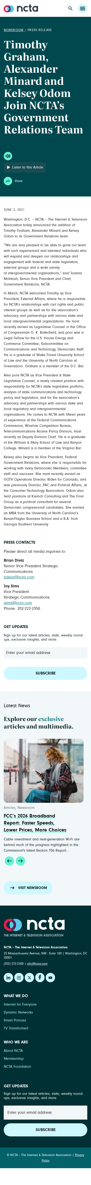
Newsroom (14, 30)
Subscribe (46, 673)
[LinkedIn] (8, 977)
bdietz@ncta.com (19, 577)
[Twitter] (29, 977)
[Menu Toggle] (82, 8)
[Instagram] (19, 977)
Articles (18, 808)
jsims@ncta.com (18, 603)
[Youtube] (50, 977)
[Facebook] (40, 977)
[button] (9, 861)
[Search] (70, 8)
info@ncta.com (37, 963)
